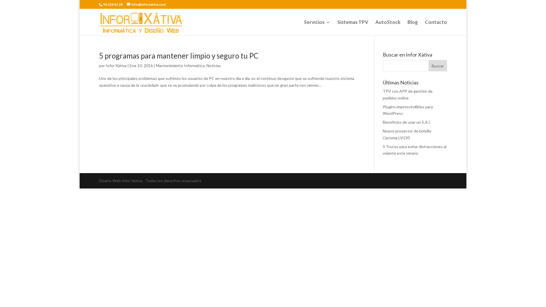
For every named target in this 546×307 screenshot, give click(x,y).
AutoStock (387, 22)
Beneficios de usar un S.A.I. (407, 122)
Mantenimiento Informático (180, 65)
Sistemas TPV (352, 22)
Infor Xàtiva (116, 65)
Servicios (314, 22)
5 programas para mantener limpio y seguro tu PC (178, 55)
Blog (413, 22)
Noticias (213, 65)
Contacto (436, 22)
